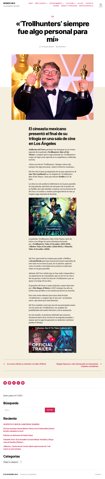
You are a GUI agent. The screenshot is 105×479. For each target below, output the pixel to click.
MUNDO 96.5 (9, 3)
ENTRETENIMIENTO (55, 3)
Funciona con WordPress (28, 474)
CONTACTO (89, 3)
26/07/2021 (62, 47)
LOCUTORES (70, 3)
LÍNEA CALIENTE (40, 3)
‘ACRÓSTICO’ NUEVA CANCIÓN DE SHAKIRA (21, 424)
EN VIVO (80, 3)
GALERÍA (56, 6)
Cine (52, 16)
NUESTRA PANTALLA (86, 6)
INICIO (31, 3)
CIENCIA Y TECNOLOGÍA (69, 6)
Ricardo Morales (49, 47)
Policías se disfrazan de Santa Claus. (18, 435)
